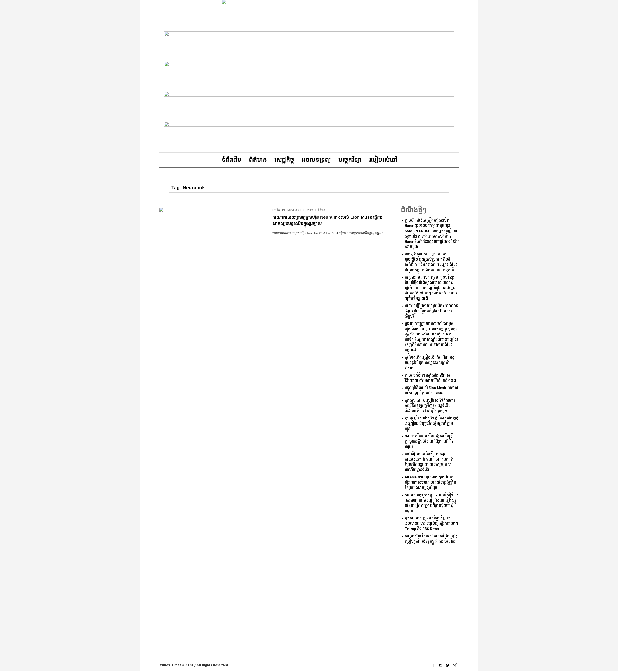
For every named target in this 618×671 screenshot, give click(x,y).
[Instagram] (440, 665)
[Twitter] (447, 665)
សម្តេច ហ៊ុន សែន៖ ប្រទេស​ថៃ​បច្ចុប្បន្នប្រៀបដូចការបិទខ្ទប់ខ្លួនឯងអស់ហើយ (431, 539)
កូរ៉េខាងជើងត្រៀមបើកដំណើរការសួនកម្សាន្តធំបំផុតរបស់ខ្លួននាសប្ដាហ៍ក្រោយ (430, 362)
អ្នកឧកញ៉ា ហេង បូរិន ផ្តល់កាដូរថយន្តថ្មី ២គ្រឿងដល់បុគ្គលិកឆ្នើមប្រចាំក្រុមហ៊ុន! (431, 423)
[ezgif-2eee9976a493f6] (309, 136)
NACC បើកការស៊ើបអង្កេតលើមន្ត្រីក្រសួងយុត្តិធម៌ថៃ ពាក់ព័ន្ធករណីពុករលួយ (429, 441)
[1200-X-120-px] (309, 106)
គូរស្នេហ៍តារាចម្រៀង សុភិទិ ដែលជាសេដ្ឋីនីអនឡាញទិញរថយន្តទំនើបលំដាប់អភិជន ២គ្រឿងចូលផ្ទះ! (430, 405)
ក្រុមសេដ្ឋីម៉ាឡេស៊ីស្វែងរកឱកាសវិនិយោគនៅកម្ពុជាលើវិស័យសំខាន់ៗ (430, 378)
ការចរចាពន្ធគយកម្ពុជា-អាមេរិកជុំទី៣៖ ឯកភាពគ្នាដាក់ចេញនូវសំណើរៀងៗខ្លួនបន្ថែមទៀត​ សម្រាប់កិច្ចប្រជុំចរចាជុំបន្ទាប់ (432, 503)
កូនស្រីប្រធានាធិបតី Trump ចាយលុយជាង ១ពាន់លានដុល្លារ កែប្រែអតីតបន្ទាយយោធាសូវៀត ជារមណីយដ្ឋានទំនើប (430, 462)
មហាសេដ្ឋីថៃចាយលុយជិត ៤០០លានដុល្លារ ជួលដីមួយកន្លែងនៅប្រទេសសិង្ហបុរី (431, 311)
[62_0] (309, 76)
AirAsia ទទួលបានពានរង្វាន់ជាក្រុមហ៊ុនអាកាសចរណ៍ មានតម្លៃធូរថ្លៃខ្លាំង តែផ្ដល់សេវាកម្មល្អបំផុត (430, 482)
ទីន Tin (280, 210)
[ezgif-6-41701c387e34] (309, 45)
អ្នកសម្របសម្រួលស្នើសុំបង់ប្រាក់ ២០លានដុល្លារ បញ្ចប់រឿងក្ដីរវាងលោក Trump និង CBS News (431, 523)
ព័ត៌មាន (321, 210)
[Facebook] (433, 665)
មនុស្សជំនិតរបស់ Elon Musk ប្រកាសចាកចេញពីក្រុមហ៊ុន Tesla (431, 391)
